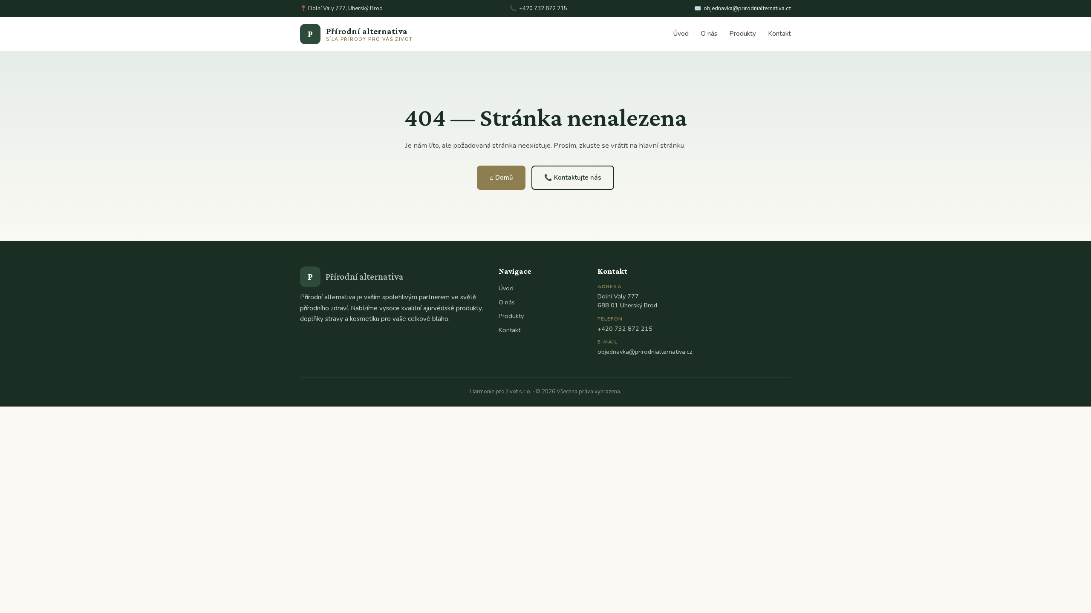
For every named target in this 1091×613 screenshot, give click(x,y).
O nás (709, 33)
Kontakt (779, 33)
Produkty (742, 33)
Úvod (681, 33)
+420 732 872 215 (543, 8)
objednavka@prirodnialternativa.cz (747, 8)
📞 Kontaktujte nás (572, 177)
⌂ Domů (501, 177)
